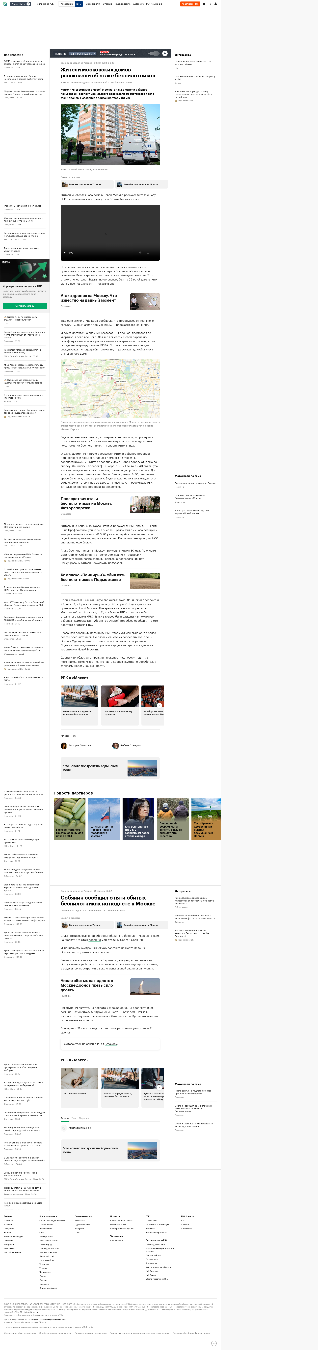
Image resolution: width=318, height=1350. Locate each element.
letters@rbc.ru (31, 1311)
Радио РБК (17, 4)
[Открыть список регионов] (204, 4)
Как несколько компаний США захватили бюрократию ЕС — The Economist (192, 933)
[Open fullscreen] (154, 365)
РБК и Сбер (9, 82)
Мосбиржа (33, 1319)
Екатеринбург (46, 1224)
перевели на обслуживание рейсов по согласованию (106, 962)
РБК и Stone (9, 845)
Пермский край (46, 1256)
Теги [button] (74, 735)
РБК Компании (152, 1270)
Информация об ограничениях (20, 1332)
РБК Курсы (151, 1274)
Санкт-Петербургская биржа (52, 1319)
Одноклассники (82, 1224)
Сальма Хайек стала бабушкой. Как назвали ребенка (193, 62)
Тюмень (43, 1268)
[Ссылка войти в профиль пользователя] (215, 3)
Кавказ (42, 1276)
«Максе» (111, 1043)
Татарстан (44, 1264)
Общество (9, 97)
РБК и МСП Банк (11, 239)
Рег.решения (152, 1258)
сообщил (95, 939)
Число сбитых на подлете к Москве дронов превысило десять (87, 985)
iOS (183, 1220)
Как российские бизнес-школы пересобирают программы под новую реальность (194, 900)
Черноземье (45, 1272)
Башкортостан (46, 1236)
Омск (42, 1232)
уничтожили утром (90, 1011)
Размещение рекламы (156, 1232)
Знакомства (151, 1262)
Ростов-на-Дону (46, 1260)
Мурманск (44, 1284)
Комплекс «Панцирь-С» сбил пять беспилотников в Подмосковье (93, 577)
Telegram (79, 1228)
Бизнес (7, 401)
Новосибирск (45, 1228)
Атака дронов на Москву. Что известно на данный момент (89, 298)
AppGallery (186, 1228)
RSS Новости (116, 1240)
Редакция (150, 1228)
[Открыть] (24, 4)
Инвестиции (10, 593)
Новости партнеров (73, 793)
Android (185, 1224)
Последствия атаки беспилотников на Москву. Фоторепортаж (86, 503)
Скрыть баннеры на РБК (121, 1220)
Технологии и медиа (13, 1194)
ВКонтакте (80, 1220)
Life (176, 67)
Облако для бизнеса (155, 1244)
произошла (113, 550)
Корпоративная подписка (122, 1228)
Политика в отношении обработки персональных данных (139, 1332)
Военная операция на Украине (76, 62)
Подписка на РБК (118, 1224)
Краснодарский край (49, 1248)
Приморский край (48, 1287)
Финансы (8, 860)
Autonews (179, 921)
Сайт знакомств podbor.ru (158, 1266)
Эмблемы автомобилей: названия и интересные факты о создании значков (195, 917)
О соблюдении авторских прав (55, 1332)
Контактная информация (157, 1224)
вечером (129, 1011)
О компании (151, 1220)
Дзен (77, 1232)
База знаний (9, 1248)
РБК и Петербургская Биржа (17, 356)
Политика (8, 67)
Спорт (178, 82)
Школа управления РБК (157, 1278)
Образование (10, 653)
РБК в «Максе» (74, 678)
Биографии (9, 1244)
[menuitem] (45, 4)
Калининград (45, 1244)
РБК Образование (12, 1252)
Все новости (12, 55)
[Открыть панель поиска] (210, 4)
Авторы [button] (65, 735)
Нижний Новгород (48, 1252)
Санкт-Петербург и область (52, 1220)
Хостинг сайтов (153, 1254)
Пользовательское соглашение (90, 1332)
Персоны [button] (84, 1118)
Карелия (43, 1280)
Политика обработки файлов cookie (191, 1332)
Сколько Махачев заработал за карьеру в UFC (195, 77)
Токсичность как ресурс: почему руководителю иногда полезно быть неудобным (193, 94)
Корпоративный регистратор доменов (160, 1249)
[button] (204, 4)
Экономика (9, 923)
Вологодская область (49, 1240)
